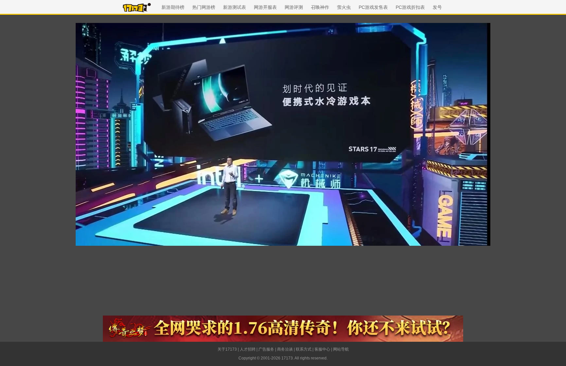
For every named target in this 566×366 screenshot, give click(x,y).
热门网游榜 (203, 7)
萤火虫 (344, 7)
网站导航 (341, 349)
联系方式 (303, 349)
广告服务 (266, 349)
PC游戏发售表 (373, 7)
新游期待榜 (172, 7)
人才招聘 (247, 349)
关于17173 (227, 349)
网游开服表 (265, 7)
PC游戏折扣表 (410, 7)
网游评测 (294, 7)
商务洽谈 (285, 349)
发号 (437, 7)
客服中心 (322, 349)
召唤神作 (320, 7)
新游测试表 (234, 7)
